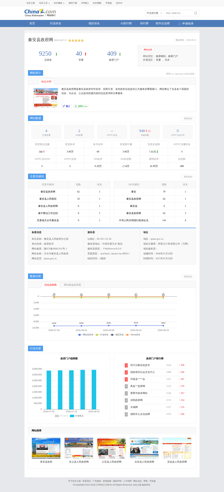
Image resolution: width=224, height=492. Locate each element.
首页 (32, 23)
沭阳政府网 (136, 400)
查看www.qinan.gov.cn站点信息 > (181, 74)
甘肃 (81, 60)
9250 (46, 53)
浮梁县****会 (137, 379)
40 (79, 53)
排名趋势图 (50, 285)
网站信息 (148, 49)
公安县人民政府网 (111, 462)
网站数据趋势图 (72, 285)
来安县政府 (46, 462)
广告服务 (97, 481)
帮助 (146, 481)
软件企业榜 (163, 23)
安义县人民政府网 (79, 462)
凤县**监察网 (137, 386)
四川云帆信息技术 (140, 365)
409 (112, 53)
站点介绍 (46, 81)
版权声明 (117, 481)
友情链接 (107, 481)
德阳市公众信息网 (140, 414)
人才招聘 (127, 481)
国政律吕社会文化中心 (142, 372)
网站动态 (137, 481)
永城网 (134, 407)
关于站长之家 (74, 481)
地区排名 (94, 23)
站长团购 (97, 3)
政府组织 (161, 56)
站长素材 (58, 3)
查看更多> (188, 118)
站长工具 (43, 3)
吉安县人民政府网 (144, 462)
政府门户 (114, 60)
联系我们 (87, 481)
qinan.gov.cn (60, 40)
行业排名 (55, 23)
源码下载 (73, 3)
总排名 (48, 60)
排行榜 (144, 23)
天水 (167, 60)
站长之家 (31, 3)
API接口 (85, 3)
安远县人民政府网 (177, 462)
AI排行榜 (126, 23)
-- (112, 131)
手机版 (152, 481)
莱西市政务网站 (139, 393)
